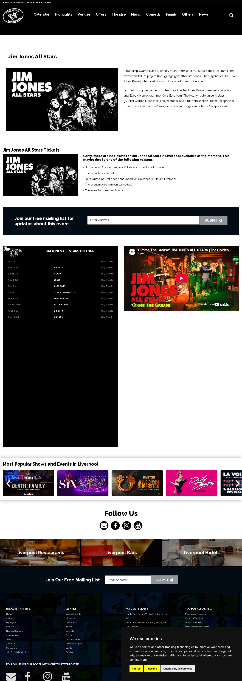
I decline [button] (152, 668)
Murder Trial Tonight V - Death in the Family (146, 614)
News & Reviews (14, 631)
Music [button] (136, 14)
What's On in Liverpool (13, 2)
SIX (127, 618)
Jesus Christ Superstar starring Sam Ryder (145, 622)
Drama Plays (72, 622)
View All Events (73, 614)
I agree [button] (136, 668)
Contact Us (11, 648)
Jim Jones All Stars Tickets (38, 2)
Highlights (11, 622)
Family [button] (171, 14)
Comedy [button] (153, 14)
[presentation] (8, 483)
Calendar (10, 618)
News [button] (204, 14)
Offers (9, 639)
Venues (10, 626)
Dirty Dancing (131, 626)
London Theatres (193, 622)
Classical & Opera (74, 643)
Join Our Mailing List (16, 652)
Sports (69, 648)
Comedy (70, 631)
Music (69, 626)
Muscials (70, 618)
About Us (10, 643)
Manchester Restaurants (197, 626)
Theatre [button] (119, 14)
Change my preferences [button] (177, 668)
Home (9, 614)
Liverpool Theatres (194, 618)
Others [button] (188, 14)
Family (69, 635)
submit (212, 220)
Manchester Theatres (195, 614)
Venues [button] (84, 14)
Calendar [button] (42, 14)
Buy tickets (107, 261)
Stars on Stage (13, 635)
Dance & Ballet (73, 639)
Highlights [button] (63, 14)
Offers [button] (101, 14)
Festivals (70, 652)
